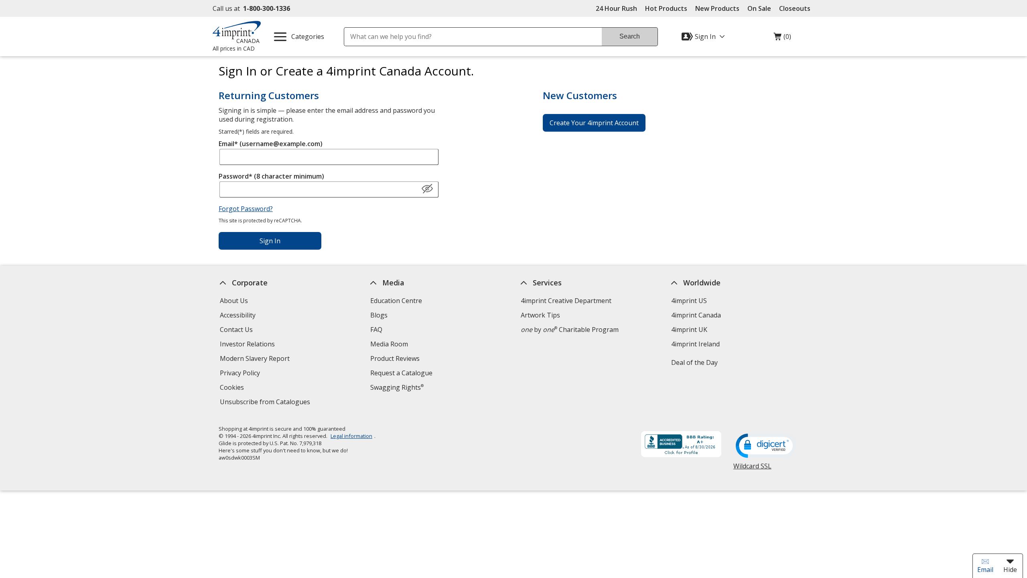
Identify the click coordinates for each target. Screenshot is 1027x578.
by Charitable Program (570, 329)
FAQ (376, 329)
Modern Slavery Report (256, 359)
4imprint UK (689, 329)
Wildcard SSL (752, 469)
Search (629, 36)
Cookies (233, 388)
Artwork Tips (540, 315)
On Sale (759, 8)
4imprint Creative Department (566, 300)
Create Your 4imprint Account (594, 122)
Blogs (379, 315)
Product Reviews (395, 358)
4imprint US (689, 300)
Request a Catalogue (401, 372)
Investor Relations (248, 345)
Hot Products (666, 8)
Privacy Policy (241, 373)
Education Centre (396, 300)
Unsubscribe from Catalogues (266, 402)
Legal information (351, 436)
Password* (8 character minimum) (271, 176)
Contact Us (236, 329)
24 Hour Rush (616, 8)
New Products (717, 8)
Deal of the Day (694, 362)
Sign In (270, 240)
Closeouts (794, 8)
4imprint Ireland (695, 344)
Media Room (389, 344)
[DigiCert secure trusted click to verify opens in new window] (765, 446)
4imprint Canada (696, 315)
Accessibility (238, 315)
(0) (782, 38)
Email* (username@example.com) (271, 143)
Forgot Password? (246, 208)
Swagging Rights (397, 387)
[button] (427, 189)
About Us (234, 300)
